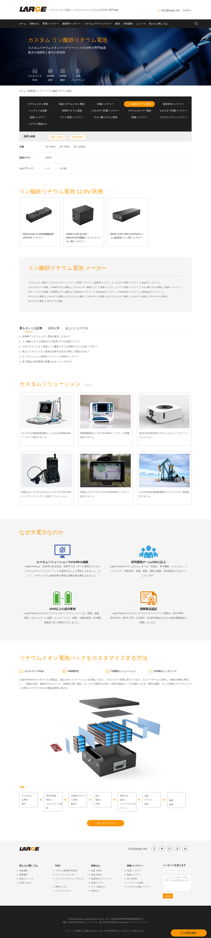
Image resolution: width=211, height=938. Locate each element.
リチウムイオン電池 (37, 104)
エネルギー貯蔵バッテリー (105, 110)
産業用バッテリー (71, 23)
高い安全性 (132, 878)
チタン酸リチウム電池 (105, 117)
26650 (48, 157)
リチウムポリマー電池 (139, 110)
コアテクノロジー (63, 891)
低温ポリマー (97, 883)
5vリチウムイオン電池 (118, 296)
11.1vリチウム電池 (75, 296)
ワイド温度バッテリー (71, 117)
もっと (88, 385)
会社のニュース (26, 878)
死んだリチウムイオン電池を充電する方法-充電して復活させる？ (55, 351)
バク (47, 168)
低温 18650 (96, 870)
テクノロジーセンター (65, 874)
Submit (168, 896)
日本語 (186, 10)
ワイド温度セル (98, 887)
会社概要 (23, 870)
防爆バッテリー (105, 104)
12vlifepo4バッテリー (82, 292)
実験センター (61, 887)
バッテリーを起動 (38, 110)
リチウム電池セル (38, 124)
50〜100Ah (79, 146)
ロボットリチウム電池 (38, 292)
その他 (62, 168)
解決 (117, 23)
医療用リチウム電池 (61, 292)
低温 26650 (96, 874)
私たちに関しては (158, 23)
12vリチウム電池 (139, 296)
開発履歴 (23, 874)
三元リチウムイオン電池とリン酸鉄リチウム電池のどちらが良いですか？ (60, 346)
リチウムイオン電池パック (85, 287)
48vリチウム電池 (54, 301)
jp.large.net (123, 922)
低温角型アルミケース (101, 878)
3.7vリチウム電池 (36, 296)
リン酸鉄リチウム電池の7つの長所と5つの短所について (51, 341)
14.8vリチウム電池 (95, 296)
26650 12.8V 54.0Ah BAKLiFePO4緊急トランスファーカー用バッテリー (83, 238)
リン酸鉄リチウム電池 (59, 91)
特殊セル (34, 23)
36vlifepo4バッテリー (128, 292)
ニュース (141, 23)
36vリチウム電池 (35, 301)
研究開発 (128, 23)
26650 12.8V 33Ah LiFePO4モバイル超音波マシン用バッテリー (126, 236)
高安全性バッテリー (173, 104)
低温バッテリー (38, 117)
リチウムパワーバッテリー (98, 23)
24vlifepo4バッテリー (105, 292)
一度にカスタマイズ (105, 823)
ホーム (22, 23)
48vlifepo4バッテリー (151, 292)
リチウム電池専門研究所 (66, 870)
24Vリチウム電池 (158, 296)
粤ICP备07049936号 (139, 922)
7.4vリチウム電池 (55, 296)
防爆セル (95, 891)
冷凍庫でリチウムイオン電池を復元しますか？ (46, 336)
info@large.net (170, 10)
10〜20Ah (50, 146)
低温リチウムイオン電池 (71, 104)
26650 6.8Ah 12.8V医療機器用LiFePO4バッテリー (38, 236)
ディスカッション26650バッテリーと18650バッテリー (50, 356)
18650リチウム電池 (72, 110)
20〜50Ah (64, 146)
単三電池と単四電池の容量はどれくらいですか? (47, 361)
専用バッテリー (51, 23)
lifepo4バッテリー (150, 282)
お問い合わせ (25, 883)
